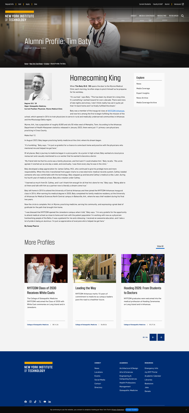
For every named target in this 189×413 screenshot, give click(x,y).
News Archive (142, 98)
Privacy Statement (118, 409)
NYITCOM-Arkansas (116, 111)
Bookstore (149, 383)
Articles (46, 64)
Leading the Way (85, 288)
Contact (97, 383)
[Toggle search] (182, 16)
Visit (19, 4)
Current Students (145, 4)
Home (26, 64)
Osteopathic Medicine (129, 390)
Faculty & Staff (158, 4)
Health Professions (128, 382)
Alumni (167, 4)
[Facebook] (25, 402)
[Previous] (153, 337)
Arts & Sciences (126, 372)
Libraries (148, 380)
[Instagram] (30, 402)
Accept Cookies (131, 409)
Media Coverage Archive (146, 102)
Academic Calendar (153, 376)
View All (160, 246)
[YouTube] (45, 402)
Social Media (99, 380)
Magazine (162, 15)
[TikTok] (35, 402)
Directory (98, 387)
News (138, 84)
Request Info (9, 4)
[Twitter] (40, 402)
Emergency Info (151, 368)
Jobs (147, 387)
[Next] (161, 337)
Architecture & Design (129, 368)
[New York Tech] (19, 16)
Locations (98, 372)
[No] (186, 410)
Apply (28, 4)
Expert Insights (142, 93)
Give (35, 4)
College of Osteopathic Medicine (38, 324)
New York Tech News (36, 64)
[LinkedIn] (50, 402)
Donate (148, 391)
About (134, 15)
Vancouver (177, 4)
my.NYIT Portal (151, 372)
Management (125, 386)
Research (173, 15)
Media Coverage (147, 15)
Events (97, 376)
